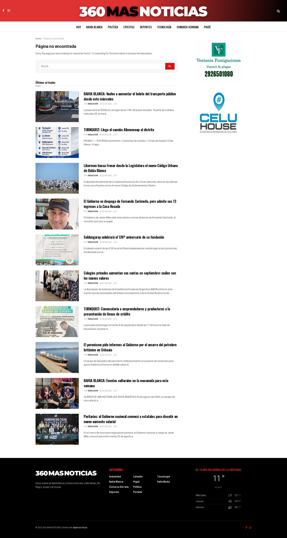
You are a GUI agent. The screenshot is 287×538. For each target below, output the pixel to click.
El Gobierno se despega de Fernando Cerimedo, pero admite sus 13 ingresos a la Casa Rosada (130, 203)
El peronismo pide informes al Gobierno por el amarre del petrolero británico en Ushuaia (130, 347)
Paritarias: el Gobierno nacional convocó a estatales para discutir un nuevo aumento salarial (131, 419)
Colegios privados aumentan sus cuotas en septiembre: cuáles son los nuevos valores (130, 275)
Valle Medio (163, 482)
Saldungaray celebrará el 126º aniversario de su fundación (124, 237)
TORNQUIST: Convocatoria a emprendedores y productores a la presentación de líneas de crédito (127, 311)
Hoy (78, 27)
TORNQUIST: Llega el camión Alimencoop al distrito (119, 129)
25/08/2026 (106, 103)
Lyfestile (129, 27)
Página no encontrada (54, 38)
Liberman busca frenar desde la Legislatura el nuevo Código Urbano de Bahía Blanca (131, 168)
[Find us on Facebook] (3, 10)
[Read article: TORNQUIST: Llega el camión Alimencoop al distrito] (57, 142)
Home (38, 38)
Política (113, 27)
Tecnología (164, 27)
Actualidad (115, 476)
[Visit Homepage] (143, 10)
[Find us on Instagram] (8, 10)
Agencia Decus (80, 527)
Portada (137, 492)
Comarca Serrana (188, 27)
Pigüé (207, 27)
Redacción (93, 103)
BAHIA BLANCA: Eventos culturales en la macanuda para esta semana (126, 383)
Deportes (146, 27)
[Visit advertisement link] (218, 60)
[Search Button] (278, 11)
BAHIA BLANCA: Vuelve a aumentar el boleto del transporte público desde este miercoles (130, 96)
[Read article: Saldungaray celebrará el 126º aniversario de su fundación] (57, 249)
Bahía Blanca (94, 27)
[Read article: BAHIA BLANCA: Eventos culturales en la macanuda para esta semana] (57, 393)
